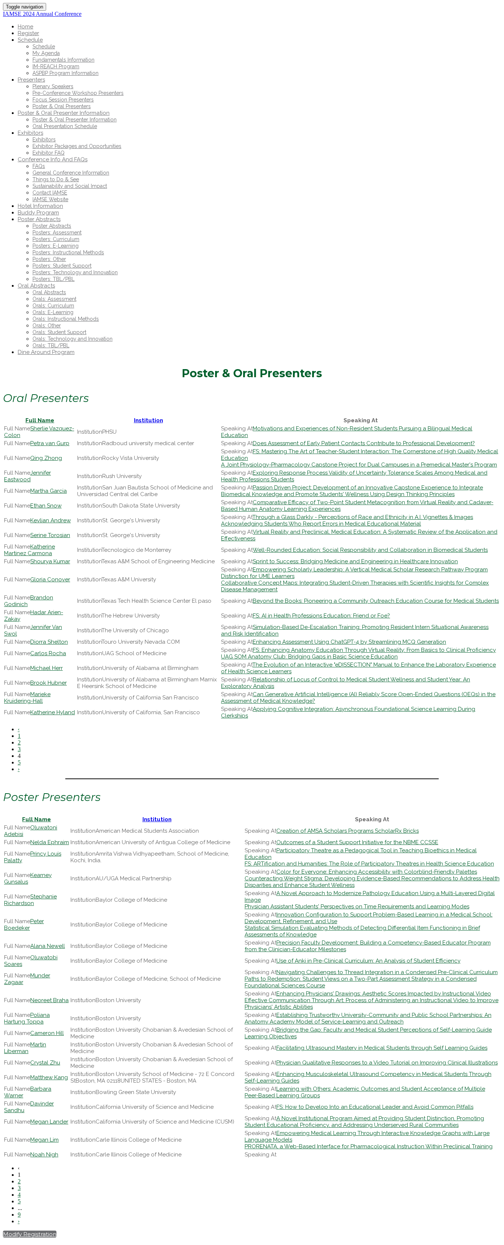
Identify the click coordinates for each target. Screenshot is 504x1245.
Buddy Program (38, 212)
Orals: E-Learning (52, 312)
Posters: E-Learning (55, 246)
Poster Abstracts (39, 219)
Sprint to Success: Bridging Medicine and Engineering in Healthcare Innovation (355, 561)
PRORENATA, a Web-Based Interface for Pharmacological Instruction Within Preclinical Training (369, 1146)
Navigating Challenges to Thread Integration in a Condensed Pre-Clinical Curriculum (387, 972)
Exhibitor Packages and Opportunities (76, 146)
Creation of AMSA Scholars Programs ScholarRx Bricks (347, 831)
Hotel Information (40, 206)
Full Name (39, 420)
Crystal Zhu (45, 1062)
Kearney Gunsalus (28, 878)
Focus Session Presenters (63, 100)
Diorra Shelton (49, 642)
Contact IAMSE (49, 193)
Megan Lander (49, 1121)
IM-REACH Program (55, 66)
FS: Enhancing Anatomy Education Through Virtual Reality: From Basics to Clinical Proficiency (374, 650)
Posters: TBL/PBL (53, 279)
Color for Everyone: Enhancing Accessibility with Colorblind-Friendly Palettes (376, 872)
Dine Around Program (46, 352)
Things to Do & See (55, 179)
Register (28, 33)
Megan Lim (44, 1139)
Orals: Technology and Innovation (72, 339)
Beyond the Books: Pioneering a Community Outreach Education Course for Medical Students (376, 601)
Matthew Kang (49, 1077)
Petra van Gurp (49, 443)
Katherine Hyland (52, 712)
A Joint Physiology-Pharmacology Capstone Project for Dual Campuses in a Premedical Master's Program (359, 464)
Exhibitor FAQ (48, 153)
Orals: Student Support (59, 332)
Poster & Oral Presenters (61, 106)
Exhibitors (30, 133)
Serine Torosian (50, 535)
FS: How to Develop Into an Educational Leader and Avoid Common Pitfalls (374, 1107)
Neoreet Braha (49, 1000)
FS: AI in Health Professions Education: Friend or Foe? (321, 615)
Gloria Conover (50, 579)
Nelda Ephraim (49, 842)
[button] (29, 1234)
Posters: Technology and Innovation (75, 272)
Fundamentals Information (63, 60)
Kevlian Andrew (50, 520)
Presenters (31, 79)
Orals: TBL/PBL (50, 345)
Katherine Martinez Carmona (29, 550)
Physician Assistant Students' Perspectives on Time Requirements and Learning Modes (357, 906)
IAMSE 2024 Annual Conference (42, 14)
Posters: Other (49, 259)
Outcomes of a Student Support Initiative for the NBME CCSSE (357, 842)
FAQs (38, 166)
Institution (148, 420)
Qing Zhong (46, 458)
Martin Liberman (25, 1048)
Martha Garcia (48, 491)
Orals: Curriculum (53, 306)
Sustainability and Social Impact (69, 186)
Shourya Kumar (50, 561)
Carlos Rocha (48, 653)
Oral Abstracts (36, 285)
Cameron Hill (47, 1033)
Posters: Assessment (57, 232)
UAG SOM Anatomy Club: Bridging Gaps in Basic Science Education (309, 656)
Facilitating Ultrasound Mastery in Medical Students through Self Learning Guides (381, 1048)
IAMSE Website (50, 199)
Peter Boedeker (24, 924)
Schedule (30, 40)
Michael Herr (46, 668)
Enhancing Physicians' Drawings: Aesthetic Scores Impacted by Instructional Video (383, 993)
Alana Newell (47, 946)
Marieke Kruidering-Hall (27, 697)
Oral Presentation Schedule (64, 126)
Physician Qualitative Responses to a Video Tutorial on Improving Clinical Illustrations (387, 1062)
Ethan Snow (46, 505)
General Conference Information (70, 173)
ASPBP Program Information (65, 73)
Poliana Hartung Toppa (27, 1018)
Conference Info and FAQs (52, 159)
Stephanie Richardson (30, 900)
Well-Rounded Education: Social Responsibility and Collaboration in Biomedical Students (370, 550)
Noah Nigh (44, 1154)
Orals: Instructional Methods (65, 319)
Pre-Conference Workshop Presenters (78, 93)
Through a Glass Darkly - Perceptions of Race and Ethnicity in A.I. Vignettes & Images (362, 517)
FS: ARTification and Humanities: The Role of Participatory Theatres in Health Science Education (369, 863)
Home (25, 26)
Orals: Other (46, 326)
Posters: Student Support (62, 266)
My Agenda (46, 53)
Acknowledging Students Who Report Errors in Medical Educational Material (321, 523)
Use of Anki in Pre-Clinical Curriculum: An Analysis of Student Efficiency (368, 960)
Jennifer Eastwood (27, 476)
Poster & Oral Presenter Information (64, 113)
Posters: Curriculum (55, 239)
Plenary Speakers (52, 86)
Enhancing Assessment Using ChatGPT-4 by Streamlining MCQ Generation (349, 642)
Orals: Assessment (54, 299)
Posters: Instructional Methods (68, 252)
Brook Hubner (48, 683)
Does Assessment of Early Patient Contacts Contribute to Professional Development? (364, 443)
